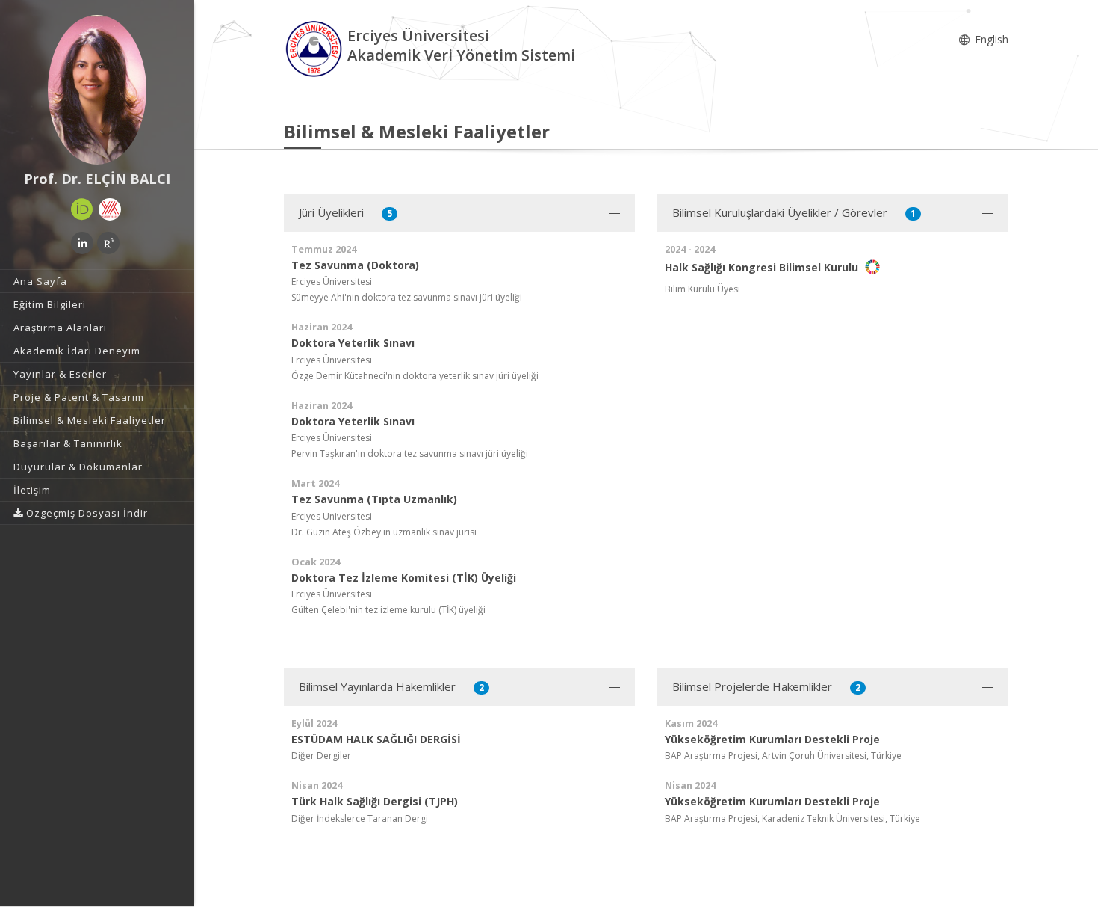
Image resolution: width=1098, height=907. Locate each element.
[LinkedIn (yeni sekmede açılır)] (82, 243)
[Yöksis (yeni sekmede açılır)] (110, 209)
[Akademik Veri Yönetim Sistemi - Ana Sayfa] (315, 47)
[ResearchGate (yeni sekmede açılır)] (108, 243)
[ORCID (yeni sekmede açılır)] (82, 209)
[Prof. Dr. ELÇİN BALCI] (97, 90)
